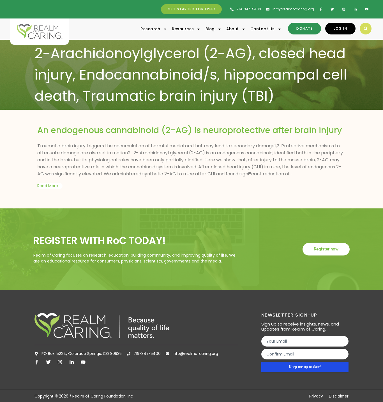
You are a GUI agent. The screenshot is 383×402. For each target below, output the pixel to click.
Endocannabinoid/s (148, 75)
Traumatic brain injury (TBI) (178, 96)
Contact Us (262, 29)
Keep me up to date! (305, 367)
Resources (183, 29)
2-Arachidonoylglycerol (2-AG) (143, 53)
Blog (210, 29)
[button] (366, 28)
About (232, 29)
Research (150, 29)
